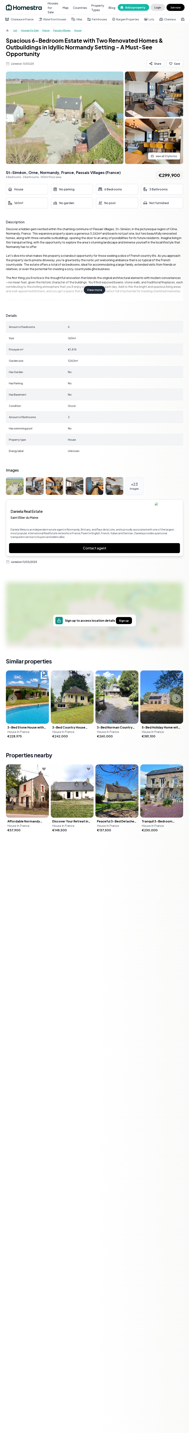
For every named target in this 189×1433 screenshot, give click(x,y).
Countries (80, 8)
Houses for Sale (53, 7)
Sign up (124, 620)
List (15, 30)
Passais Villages (62, 30)
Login (157, 7)
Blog (112, 8)
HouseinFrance (18, 732)
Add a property (135, 7)
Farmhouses (99, 19)
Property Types (97, 8)
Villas (79, 19)
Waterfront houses (54, 19)
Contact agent (94, 548)
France (45, 30)
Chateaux (170, 19)
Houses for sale (30, 30)
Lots (151, 19)
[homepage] (8, 30)
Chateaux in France (22, 19)
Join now (175, 7)
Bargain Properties (127, 19)
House (77, 30)
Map (65, 8)
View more (94, 290)
